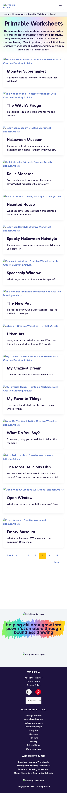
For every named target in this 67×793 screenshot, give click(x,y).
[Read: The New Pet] (33, 293)
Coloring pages (33, 749)
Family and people (33, 726)
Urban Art (15, 334)
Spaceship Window (24, 272)
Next (59, 562)
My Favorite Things (24, 398)
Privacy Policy (34, 685)
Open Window (20, 497)
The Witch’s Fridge (24, 105)
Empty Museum (21, 531)
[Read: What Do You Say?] (33, 422)
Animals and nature (33, 719)
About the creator (33, 677)
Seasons (33, 734)
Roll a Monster (20, 173)
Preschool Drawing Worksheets (33, 762)
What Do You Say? (23, 432)
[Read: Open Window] (33, 489)
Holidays (33, 737)
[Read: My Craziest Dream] (33, 358)
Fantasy (33, 741)
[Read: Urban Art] (30, 325)
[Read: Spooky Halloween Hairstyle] (33, 228)
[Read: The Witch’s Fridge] (33, 95)
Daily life (33, 730)
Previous (10, 555)
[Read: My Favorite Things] (33, 388)
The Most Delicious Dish (29, 467)
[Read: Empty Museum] (33, 521)
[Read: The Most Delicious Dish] (33, 457)
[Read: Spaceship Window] (33, 262)
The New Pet (19, 303)
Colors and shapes (33, 723)
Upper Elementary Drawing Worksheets (33, 773)
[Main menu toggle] (60, 6)
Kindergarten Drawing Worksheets (33, 765)
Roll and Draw (33, 745)
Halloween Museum (24, 139)
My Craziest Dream (24, 368)
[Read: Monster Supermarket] (33, 61)
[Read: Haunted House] (32, 196)
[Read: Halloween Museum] (33, 129)
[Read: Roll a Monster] (33, 163)
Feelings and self (33, 715)
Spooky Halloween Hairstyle (32, 238)
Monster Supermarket (26, 71)
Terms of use (33, 681)
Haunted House (21, 204)
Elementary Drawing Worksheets (33, 769)
